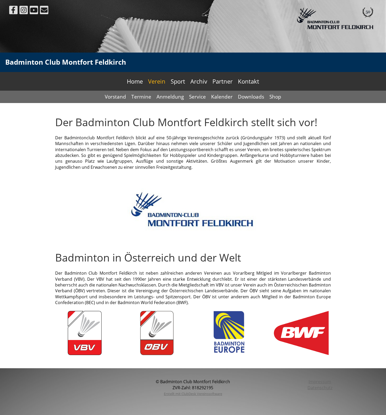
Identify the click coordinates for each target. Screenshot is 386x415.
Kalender (222, 96)
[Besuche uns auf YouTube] (34, 11)
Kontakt (248, 81)
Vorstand (115, 96)
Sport (178, 81)
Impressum (320, 382)
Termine (141, 96)
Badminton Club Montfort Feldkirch (65, 62)
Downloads (251, 96)
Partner (222, 81)
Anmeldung (170, 96)
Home (135, 81)
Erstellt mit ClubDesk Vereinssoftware (193, 393)
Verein (156, 81)
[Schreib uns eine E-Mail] (44, 11)
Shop (275, 96)
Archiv (198, 81)
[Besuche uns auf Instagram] (23, 11)
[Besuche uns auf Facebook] (13, 11)
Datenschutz (319, 388)
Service (197, 96)
